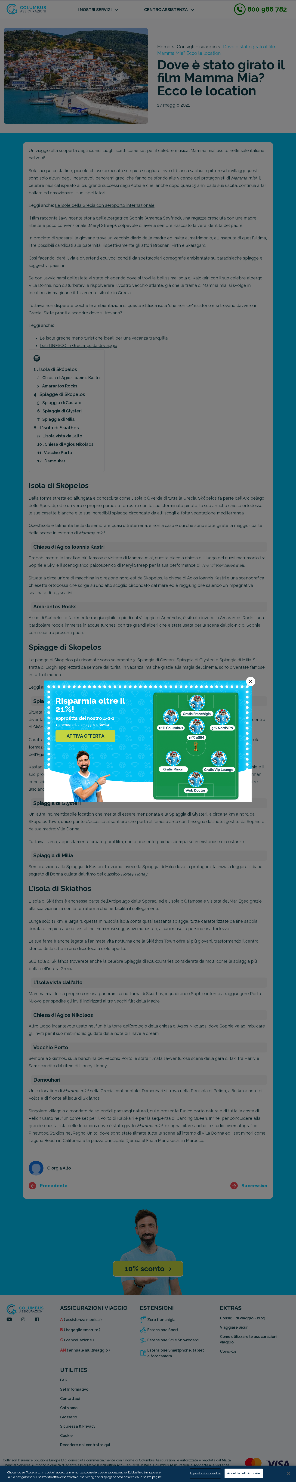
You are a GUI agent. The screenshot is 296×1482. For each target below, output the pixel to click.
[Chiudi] (289, 1473)
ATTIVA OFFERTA (85, 736)
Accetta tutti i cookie (243, 1473)
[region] (148, 1474)
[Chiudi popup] (250, 681)
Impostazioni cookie (205, 1473)
